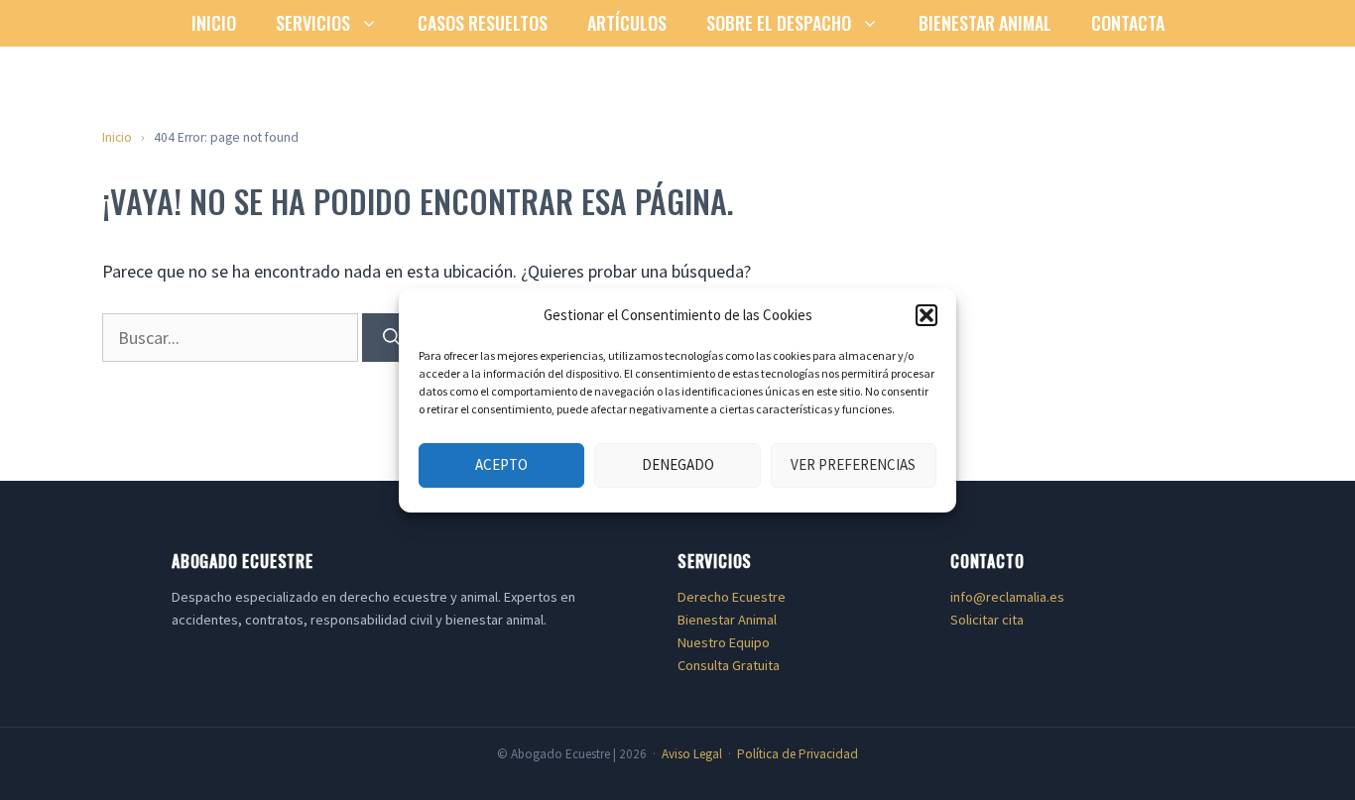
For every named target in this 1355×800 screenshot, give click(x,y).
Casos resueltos (483, 23)
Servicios (313, 23)
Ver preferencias (853, 464)
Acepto (501, 464)
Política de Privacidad (797, 753)
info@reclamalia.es (1007, 597)
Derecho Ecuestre (732, 597)
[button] (926, 315)
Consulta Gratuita (729, 665)
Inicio (213, 23)
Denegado (678, 464)
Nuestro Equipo (724, 642)
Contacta (1128, 23)
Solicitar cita (987, 620)
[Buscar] (392, 337)
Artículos (627, 23)
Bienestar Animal (985, 23)
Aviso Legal (692, 753)
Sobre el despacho (778, 23)
